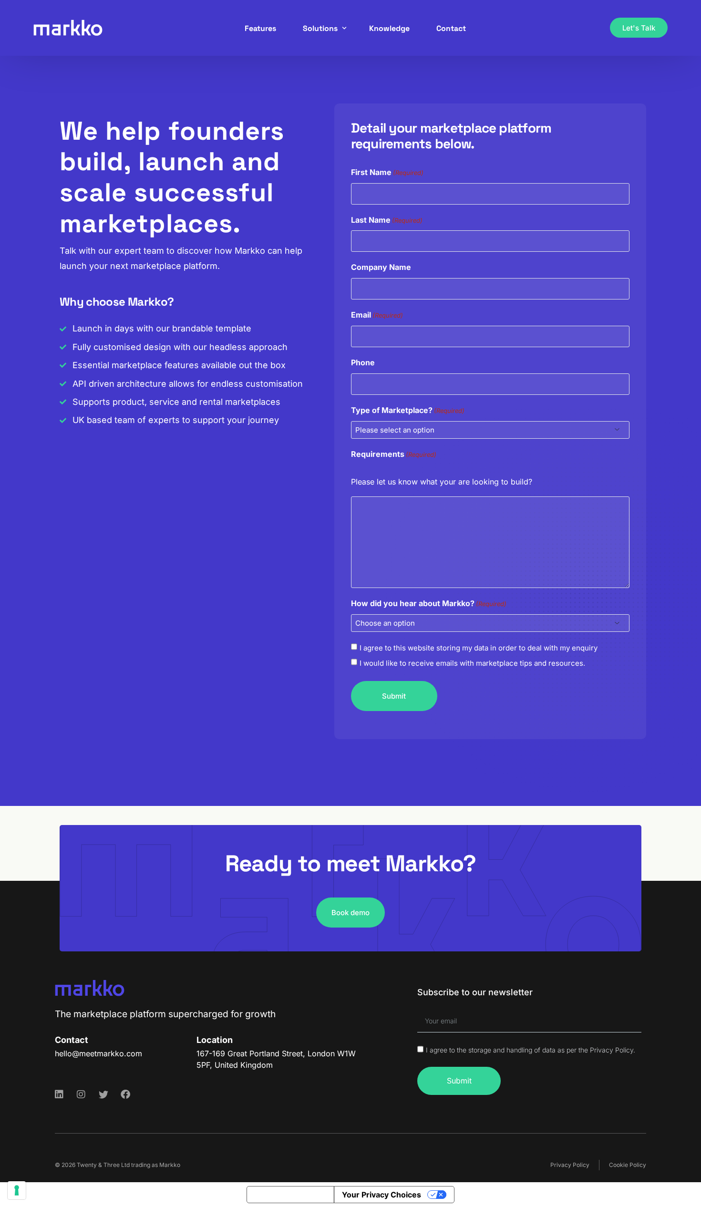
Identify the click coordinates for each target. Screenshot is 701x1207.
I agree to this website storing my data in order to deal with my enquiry (479, 647)
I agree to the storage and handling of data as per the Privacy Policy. (530, 1050)
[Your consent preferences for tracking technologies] (17, 1190)
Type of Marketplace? (407, 410)
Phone (363, 362)
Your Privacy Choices (381, 1194)
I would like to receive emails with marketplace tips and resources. (472, 663)
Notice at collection (290, 1194)
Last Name (387, 220)
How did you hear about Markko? (428, 603)
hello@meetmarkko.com (98, 1053)
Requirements (393, 454)
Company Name (381, 267)
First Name (387, 172)
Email (377, 315)
